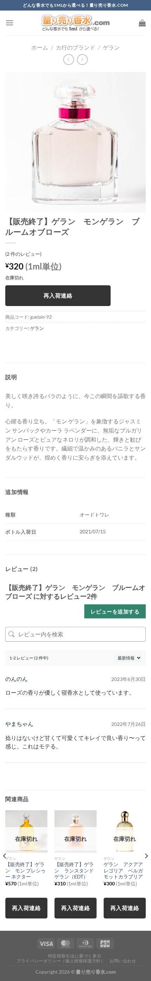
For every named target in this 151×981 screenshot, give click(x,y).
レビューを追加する (115, 611)
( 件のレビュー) (23, 254)
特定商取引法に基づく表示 (74, 956)
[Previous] (4, 870)
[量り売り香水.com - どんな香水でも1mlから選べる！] (75, 22)
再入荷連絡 (58, 295)
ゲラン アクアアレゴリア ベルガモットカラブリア (123, 870)
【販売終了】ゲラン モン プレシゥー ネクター (25, 870)
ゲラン (111, 47)
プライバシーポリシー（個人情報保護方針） (61, 960)
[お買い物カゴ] (142, 23)
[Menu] (9, 22)
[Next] (146, 870)
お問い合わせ (123, 960)
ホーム (39, 47)
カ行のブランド (75, 47)
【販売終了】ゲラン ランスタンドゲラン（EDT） (74, 870)
